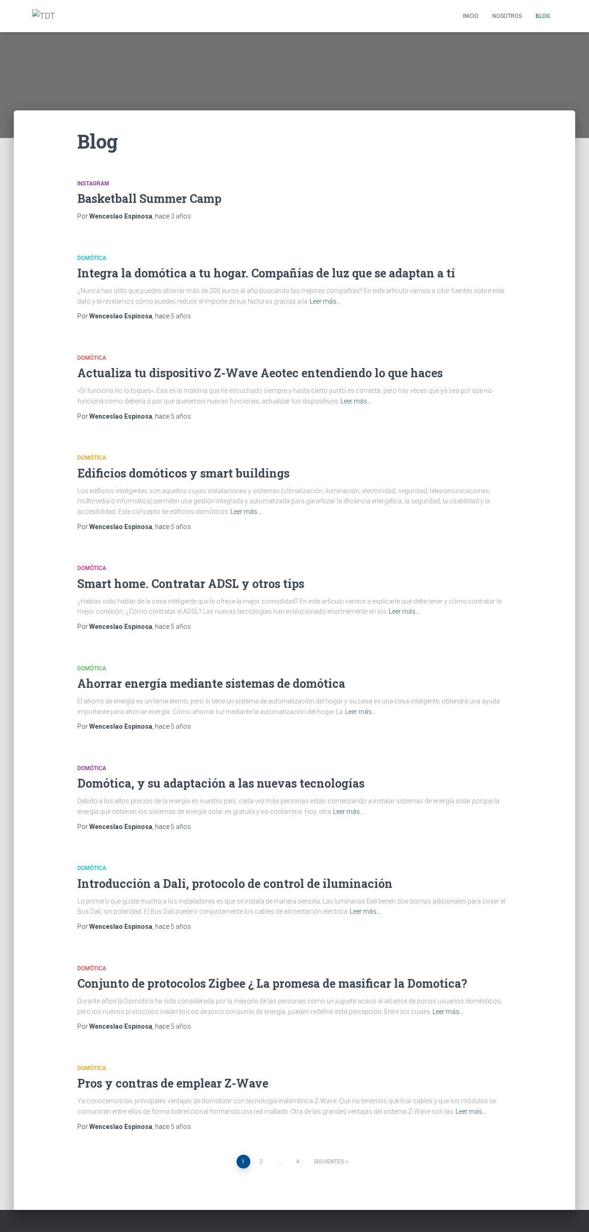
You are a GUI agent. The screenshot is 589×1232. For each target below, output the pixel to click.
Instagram (93, 183)
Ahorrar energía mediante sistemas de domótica (211, 683)
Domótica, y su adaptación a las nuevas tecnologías (220, 783)
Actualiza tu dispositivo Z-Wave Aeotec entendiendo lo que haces (260, 372)
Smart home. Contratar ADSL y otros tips (190, 583)
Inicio (471, 16)
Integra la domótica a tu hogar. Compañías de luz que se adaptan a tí (266, 273)
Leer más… (325, 301)
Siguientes (329, 1161)
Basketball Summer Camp (149, 198)
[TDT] (43, 16)
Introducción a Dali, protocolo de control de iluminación (235, 883)
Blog (543, 16)
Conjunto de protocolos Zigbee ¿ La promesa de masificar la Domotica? (272, 983)
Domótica (91, 258)
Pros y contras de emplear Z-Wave (172, 1083)
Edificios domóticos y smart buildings (183, 473)
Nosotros (507, 16)
